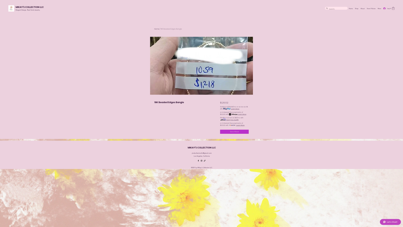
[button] (393, 8)
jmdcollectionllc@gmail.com (202, 153)
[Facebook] (198, 161)
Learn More (235, 109)
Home (156, 29)
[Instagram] (201, 161)
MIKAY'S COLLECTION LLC (30, 7)
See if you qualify (232, 120)
